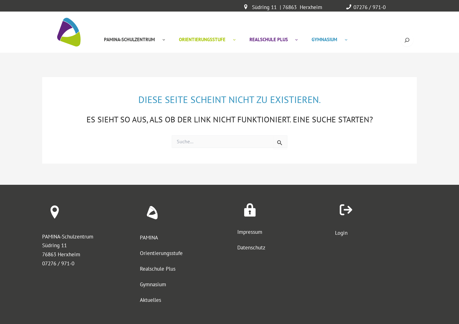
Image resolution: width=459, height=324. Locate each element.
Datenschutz (251, 247)
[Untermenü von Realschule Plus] (296, 39)
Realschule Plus (157, 268)
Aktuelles (150, 300)
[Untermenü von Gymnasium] (346, 39)
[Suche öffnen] (407, 40)
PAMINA (149, 237)
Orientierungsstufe (161, 253)
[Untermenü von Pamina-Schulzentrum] (163, 39)
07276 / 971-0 (369, 7)
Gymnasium (153, 284)
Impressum (249, 231)
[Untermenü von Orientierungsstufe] (234, 39)
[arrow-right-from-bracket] (346, 210)
